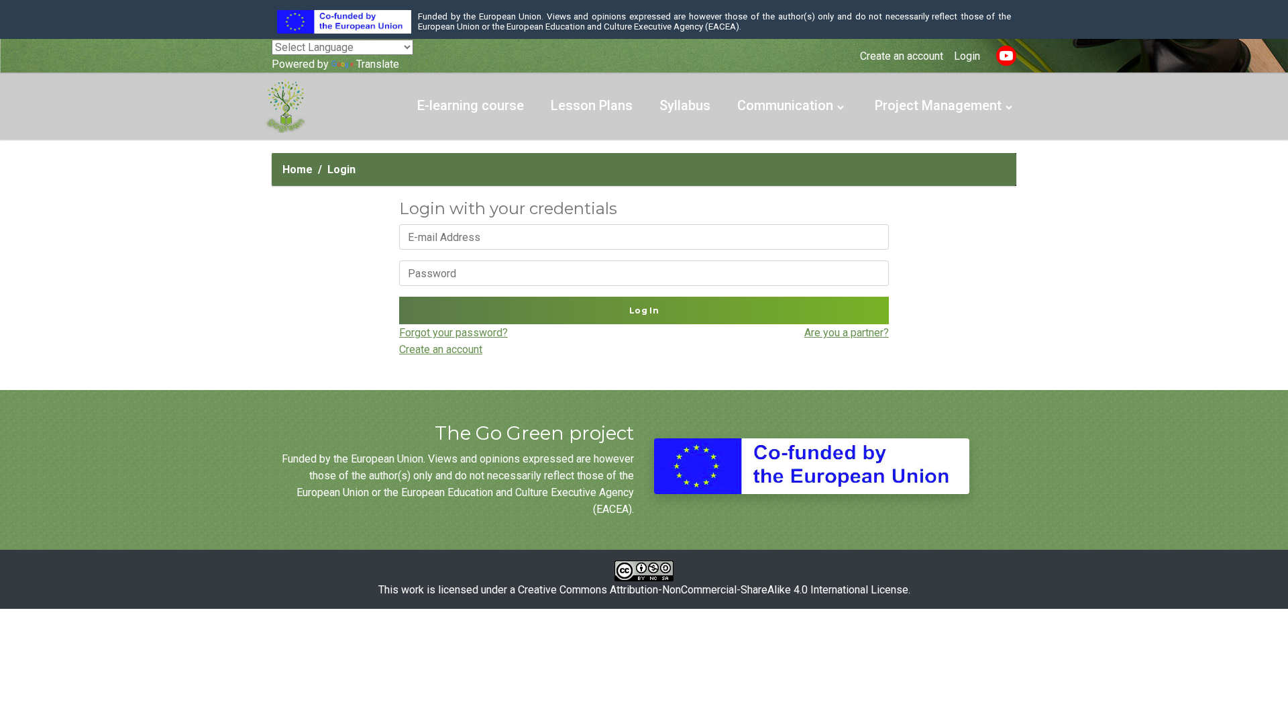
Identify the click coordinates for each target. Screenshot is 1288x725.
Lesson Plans (592, 105)
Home (297, 169)
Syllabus (684, 105)
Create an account (901, 56)
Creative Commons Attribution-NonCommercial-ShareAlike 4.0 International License (713, 589)
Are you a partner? (846, 332)
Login (967, 56)
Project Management (938, 105)
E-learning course (470, 105)
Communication (785, 105)
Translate (377, 64)
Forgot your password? (453, 332)
